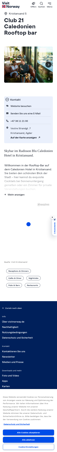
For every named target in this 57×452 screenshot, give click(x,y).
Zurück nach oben (13, 308)
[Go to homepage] (11, 5)
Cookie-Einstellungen (28, 447)
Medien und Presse (13, 361)
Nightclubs (33, 278)
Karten (6, 386)
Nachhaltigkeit (10, 326)
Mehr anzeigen (16, 194)
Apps (5, 380)
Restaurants (32, 285)
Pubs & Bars (14, 285)
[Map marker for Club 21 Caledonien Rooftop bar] (28, 224)
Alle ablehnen (28, 439)
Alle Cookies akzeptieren (28, 432)
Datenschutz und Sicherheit (17, 337)
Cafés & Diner (14, 278)
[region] (28, 227)
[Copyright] (48, 78)
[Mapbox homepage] (43, 204)
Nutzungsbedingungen (14, 332)
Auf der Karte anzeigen (24, 137)
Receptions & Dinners (18, 271)
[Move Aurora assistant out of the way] (52, 217)
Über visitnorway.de (13, 321)
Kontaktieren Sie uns (13, 351)
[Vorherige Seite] (9, 65)
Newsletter (8, 356)
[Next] (48, 65)
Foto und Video (10, 375)
